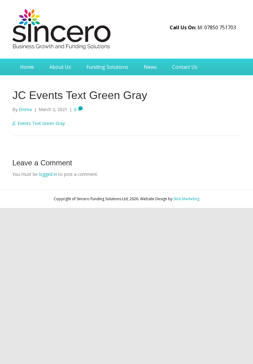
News (150, 67)
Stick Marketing (186, 198)
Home (27, 67)
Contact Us (184, 67)
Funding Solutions (107, 67)
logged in (48, 174)
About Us (60, 67)
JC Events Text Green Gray (38, 123)
